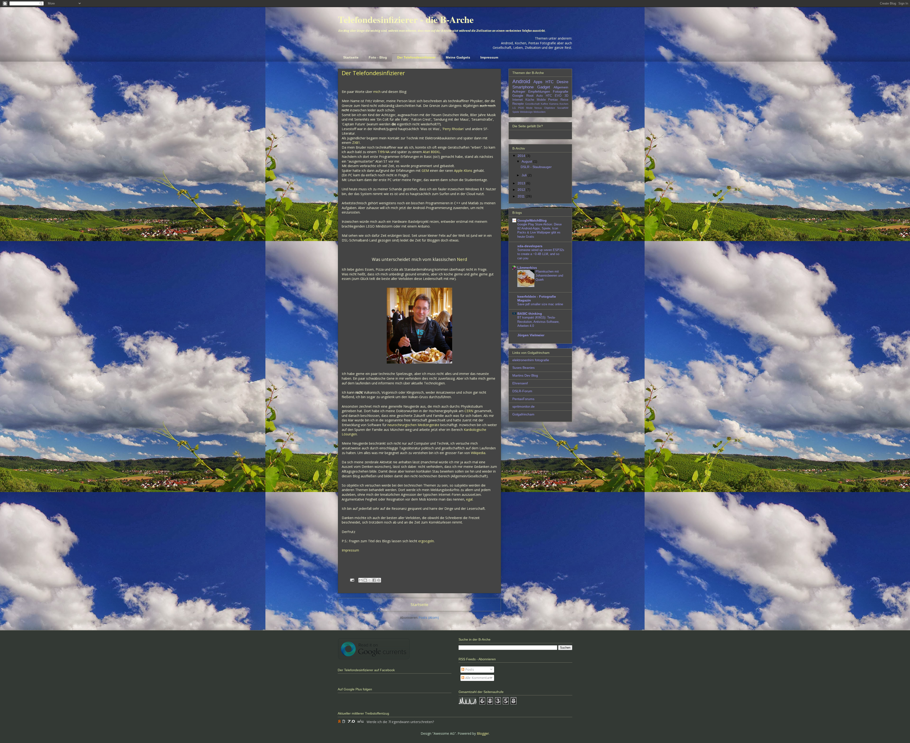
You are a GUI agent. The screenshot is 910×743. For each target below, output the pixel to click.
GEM (425, 170)
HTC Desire (557, 82)
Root (529, 95)
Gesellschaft (532, 103)
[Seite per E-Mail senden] (351, 579)
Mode (529, 107)
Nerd (462, 259)
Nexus (538, 107)
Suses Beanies (523, 367)
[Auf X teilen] (369, 580)
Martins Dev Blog (525, 375)
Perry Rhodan (453, 129)
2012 (522, 189)
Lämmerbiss (527, 267)
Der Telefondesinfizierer (416, 57)
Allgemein (561, 87)
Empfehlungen (539, 91)
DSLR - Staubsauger (536, 167)
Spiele (515, 111)
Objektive (549, 107)
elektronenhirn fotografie (530, 360)
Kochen (564, 103)
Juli (525, 175)
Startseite (351, 57)
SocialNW (562, 107)
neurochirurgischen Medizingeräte (413, 425)
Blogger (483, 733)
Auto (539, 95)
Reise (564, 99)
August (527, 161)
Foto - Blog (378, 57)
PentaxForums (523, 399)
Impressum (489, 57)
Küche (529, 99)
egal (469, 499)
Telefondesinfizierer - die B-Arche (406, 19)
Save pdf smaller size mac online (540, 304)
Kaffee (544, 103)
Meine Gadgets (458, 57)
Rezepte (518, 103)
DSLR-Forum (522, 391)
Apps (537, 82)
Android (521, 81)
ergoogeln (426, 541)
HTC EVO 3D (557, 95)
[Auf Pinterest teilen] (378, 580)
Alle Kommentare (478, 677)
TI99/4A (384, 152)
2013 (522, 183)
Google (517, 95)
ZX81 (356, 142)
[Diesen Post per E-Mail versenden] (360, 580)
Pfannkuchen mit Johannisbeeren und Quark (549, 276)
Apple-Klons (463, 170)
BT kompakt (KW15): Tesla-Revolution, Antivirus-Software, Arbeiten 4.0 (538, 322)
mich (377, 91)
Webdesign (526, 111)
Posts (469, 669)
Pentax (553, 99)
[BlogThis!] (365, 580)
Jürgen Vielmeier (530, 335)
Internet (517, 99)
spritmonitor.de (523, 406)
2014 (522, 156)
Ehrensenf (520, 383)
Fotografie (560, 91)
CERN (468, 411)
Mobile (541, 99)
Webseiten (539, 111)
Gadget (543, 87)
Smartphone (523, 87)
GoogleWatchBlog (532, 220)
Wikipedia (478, 453)
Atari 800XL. (432, 152)
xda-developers (529, 246)
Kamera (553, 103)
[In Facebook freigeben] (374, 580)
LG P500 (518, 107)
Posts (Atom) (429, 617)
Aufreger (518, 91)
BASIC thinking (529, 313)
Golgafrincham (523, 414)
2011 (522, 196)
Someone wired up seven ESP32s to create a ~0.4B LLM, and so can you (540, 254)
